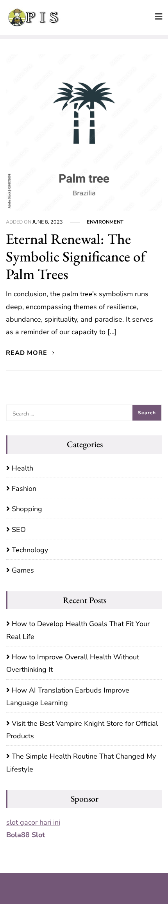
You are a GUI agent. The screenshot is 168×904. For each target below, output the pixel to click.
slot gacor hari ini (33, 822)
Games (23, 570)
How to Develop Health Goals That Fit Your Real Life (78, 630)
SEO (19, 529)
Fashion (24, 488)
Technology (30, 550)
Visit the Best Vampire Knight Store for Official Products (82, 730)
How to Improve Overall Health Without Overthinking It (72, 663)
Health (22, 468)
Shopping (27, 509)
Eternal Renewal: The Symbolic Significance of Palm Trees (75, 256)
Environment (105, 221)
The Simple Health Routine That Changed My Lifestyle (81, 762)
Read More (27, 353)
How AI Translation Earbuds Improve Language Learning (67, 696)
